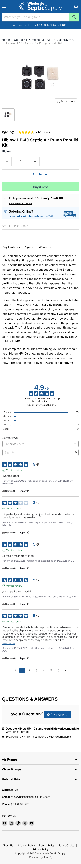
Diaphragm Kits (67, 40)
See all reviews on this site (41, 405)
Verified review (14, 470)
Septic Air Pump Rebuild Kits (33, 40)
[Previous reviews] (15, 670)
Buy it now (40, 187)
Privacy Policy (40, 849)
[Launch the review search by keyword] (76, 452)
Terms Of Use (66, 845)
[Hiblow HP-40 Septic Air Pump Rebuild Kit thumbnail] (8, 115)
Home (6, 40)
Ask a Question (59, 714)
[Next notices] (65, 670)
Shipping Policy (26, 845)
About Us (7, 845)
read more (8, 643)
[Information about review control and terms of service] (58, 398)
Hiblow (6, 151)
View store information (20, 203)
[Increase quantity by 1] (35, 161)
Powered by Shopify (40, 857)
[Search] (74, 17)
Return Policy (46, 845)
